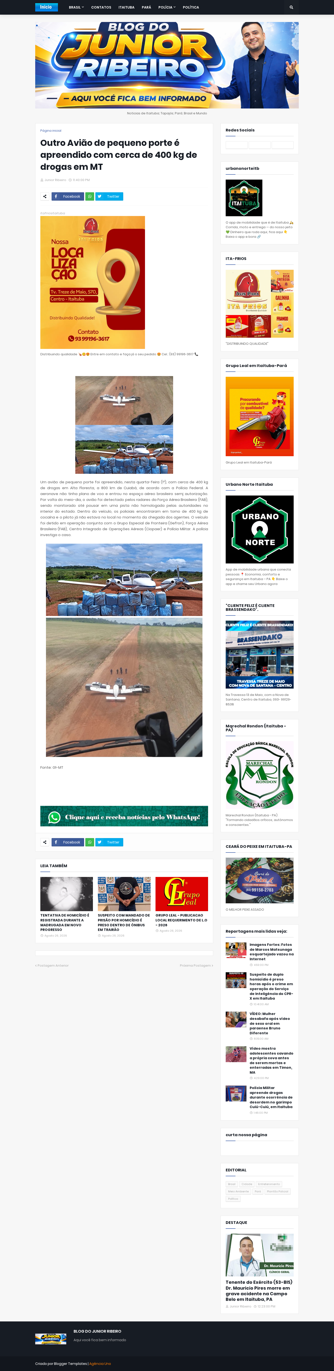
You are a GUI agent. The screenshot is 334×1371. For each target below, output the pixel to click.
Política (233, 1199)
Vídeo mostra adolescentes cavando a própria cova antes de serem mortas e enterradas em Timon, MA (271, 1060)
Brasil (231, 1184)
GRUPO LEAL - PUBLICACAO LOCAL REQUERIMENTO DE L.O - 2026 (181, 920)
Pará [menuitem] (146, 7)
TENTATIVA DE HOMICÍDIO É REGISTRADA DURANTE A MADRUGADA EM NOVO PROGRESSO (64, 922)
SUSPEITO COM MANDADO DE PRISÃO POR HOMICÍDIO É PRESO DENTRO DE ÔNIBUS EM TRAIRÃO (124, 922)
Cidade (247, 1184)
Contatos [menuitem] (101, 7)
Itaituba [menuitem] (126, 7)
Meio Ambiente (238, 1191)
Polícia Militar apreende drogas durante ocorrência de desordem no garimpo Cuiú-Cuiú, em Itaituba (271, 1097)
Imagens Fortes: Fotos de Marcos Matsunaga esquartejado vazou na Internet (272, 951)
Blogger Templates (70, 1363)
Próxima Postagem (195, 965)
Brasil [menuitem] (75, 7)
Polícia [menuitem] (165, 7)
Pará (258, 1191)
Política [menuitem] (191, 7)
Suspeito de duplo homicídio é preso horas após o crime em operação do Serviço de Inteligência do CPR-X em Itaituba (271, 986)
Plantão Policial (277, 1191)
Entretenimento (269, 1184)
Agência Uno (100, 1363)
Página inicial (50, 130)
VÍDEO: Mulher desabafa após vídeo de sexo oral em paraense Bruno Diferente (270, 1023)
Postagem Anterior (53, 965)
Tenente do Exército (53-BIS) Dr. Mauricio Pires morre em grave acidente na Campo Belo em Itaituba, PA (259, 1290)
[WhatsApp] (89, 196)
